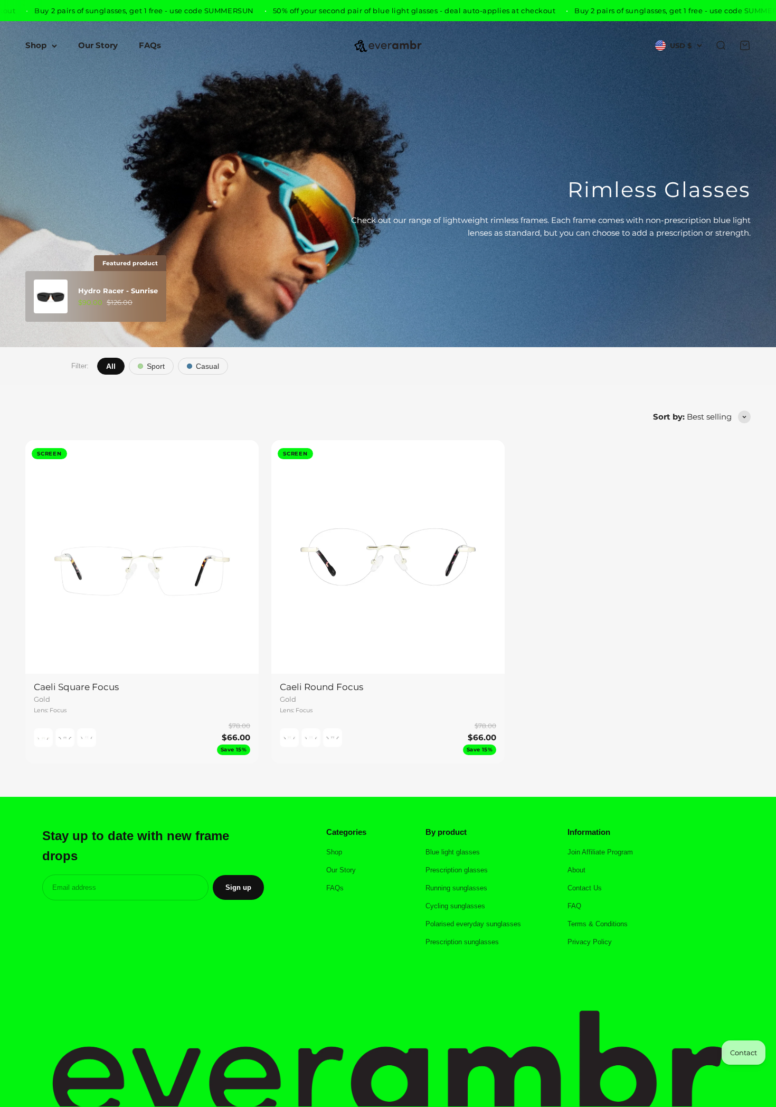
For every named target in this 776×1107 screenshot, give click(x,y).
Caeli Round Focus (321, 687)
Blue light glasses (452, 852)
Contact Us (584, 888)
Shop (35, 46)
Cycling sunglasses (455, 906)
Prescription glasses (456, 870)
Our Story (98, 46)
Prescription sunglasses (462, 942)
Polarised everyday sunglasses (473, 924)
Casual (207, 366)
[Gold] (43, 737)
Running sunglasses (456, 888)
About (576, 870)
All (111, 366)
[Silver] (86, 737)
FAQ (574, 906)
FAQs (150, 46)
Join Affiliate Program (600, 852)
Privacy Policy (589, 942)
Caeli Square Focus (76, 687)
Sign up (238, 887)
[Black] (64, 737)
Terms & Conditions (597, 924)
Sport (156, 366)
